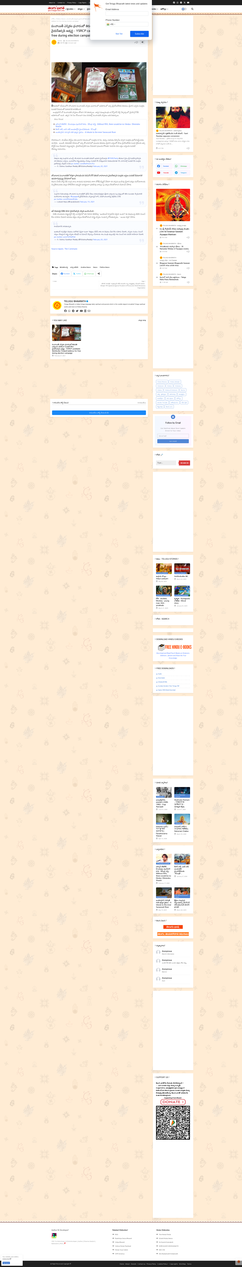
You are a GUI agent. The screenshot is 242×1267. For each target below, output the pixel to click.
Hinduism (160, 386)
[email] (89, 311)
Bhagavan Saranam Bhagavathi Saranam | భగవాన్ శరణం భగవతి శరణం (175, 264)
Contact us (61, 2)
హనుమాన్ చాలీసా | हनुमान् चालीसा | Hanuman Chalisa (181, 828)
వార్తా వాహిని (74, 267)
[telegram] (181, 2)
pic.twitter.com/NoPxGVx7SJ (83, 163)
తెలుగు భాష (169, 406)
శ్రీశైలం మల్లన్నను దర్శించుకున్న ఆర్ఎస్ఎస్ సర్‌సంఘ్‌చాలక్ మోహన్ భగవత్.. (182, 903)
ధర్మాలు (80, 9)
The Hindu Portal (165, 1234)
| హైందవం (69, 9)
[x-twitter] (184, 2)
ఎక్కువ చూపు (142, 320)
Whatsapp (90, 273)
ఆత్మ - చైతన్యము (161, 394)
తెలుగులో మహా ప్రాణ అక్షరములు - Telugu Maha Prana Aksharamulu (173, 278)
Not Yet (119, 34)
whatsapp (183, 166)
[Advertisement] (112, 54)
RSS (116, 1234)
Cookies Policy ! (162, 1264)
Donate (133, 1264)
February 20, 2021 (100, 166)
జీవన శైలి (184, 402)
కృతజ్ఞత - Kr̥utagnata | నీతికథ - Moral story (182, 600)
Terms (189, 1264)
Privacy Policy (71, 2)
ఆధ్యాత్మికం (182, 394)
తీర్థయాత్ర (159, 406)
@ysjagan (74, 196)
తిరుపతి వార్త (64, 267)
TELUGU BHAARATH (75, 301)
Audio (160, 674)
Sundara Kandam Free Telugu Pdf (168, 686)
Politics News (61, 19)
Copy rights (82, 2)
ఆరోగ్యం (163, 9)
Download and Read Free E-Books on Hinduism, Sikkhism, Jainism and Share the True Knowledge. (173, 655)
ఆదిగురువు (172, 394)
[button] (192, 8)
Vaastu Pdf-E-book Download (166, 690)
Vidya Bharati (120, 1242)
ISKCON (162, 1249)
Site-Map (182, 1264)
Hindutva (178, 386)
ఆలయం (153, 9)
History (159, 390)
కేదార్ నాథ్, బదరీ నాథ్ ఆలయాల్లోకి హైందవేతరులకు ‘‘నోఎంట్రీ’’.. (77, 129)
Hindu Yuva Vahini (121, 1249)
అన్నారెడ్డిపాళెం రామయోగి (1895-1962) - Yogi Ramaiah (162, 803)
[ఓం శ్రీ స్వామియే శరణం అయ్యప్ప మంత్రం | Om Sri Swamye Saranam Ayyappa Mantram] (173, 205)
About (127, 1264)
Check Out (6, 1258)
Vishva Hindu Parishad (123, 1246)
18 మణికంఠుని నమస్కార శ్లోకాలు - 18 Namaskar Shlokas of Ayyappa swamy (174, 247)
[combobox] (111, 24)
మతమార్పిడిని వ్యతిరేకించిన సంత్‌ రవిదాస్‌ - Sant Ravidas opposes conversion (172, 134)
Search (184, 463)
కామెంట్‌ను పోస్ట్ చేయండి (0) (99, 412)
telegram (184, 172)
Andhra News (86, 267)
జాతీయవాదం (174, 402)
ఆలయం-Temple (162, 402)
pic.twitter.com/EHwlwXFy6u (66, 199)
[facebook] (174, 2)
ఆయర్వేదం (160, 398)
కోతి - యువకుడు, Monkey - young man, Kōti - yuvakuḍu (162, 602)
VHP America (119, 1253)
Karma (183, 390)
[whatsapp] (177, 2)
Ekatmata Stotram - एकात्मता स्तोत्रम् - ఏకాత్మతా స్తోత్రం (182, 803)
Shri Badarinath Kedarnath (168, 1253)
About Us (52, 2)
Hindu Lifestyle (175, 381)
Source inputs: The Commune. (64, 249)
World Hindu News (166, 1238)
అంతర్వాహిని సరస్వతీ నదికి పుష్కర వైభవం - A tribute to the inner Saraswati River (86, 132)
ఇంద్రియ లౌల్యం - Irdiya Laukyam (162, 577)
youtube (166, 172)
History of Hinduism (171, 390)
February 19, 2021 (87, 201)
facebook (166, 166)
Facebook (67, 273)
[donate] (85, 311)
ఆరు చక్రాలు (170, 398)
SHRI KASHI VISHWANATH (168, 1246)
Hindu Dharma (162, 381)
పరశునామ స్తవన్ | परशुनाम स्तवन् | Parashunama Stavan (162, 831)
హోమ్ (53, 19)
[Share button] (99, 274)
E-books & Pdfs (162, 682)
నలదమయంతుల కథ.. (181, 576)
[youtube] (188, 2)
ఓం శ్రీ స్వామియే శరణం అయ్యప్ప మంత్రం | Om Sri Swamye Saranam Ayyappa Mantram (174, 231)
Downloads (161, 678)
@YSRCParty (113, 158)
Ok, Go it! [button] (6, 1263)
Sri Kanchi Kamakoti (166, 1242)
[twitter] (77, 311)
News (95, 267)
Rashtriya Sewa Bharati (123, 1238)
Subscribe (139, 34)
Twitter (78, 273)
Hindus (169, 386)
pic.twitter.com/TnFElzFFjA (64, 237)
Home (122, 1264)
